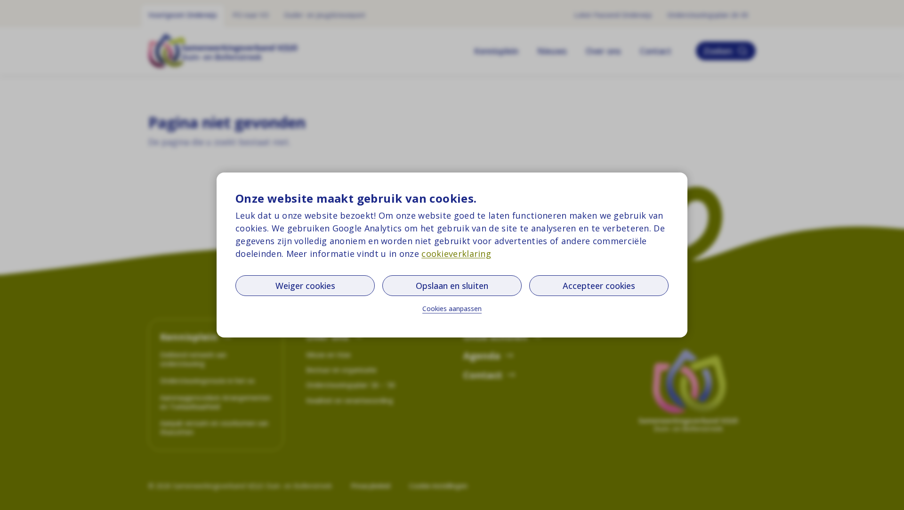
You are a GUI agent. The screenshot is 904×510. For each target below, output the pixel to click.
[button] (452, 309)
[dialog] (452, 255)
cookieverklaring (456, 253)
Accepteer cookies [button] (599, 285)
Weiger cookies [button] (305, 285)
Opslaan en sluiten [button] (452, 285)
